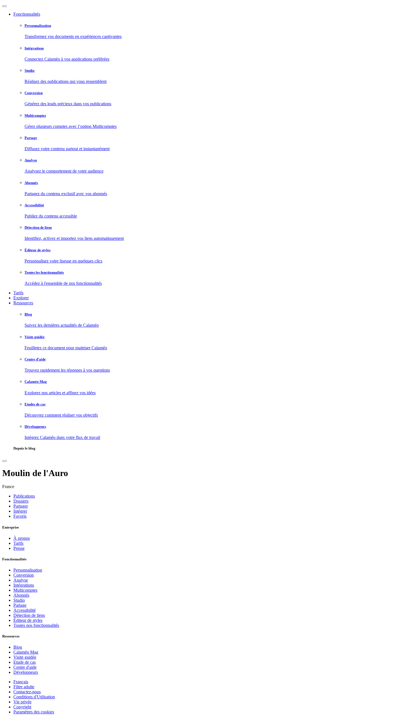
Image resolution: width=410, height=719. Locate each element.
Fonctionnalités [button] (26, 14)
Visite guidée (24, 657)
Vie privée (22, 701)
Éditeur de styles (27, 620)
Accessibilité (24, 610)
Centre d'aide (25, 667)
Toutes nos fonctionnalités (36, 625)
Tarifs (18, 292)
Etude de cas (24, 662)
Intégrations (23, 585)
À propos (21, 538)
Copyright (22, 706)
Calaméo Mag (25, 652)
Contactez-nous (27, 691)
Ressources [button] (23, 302)
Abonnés (21, 595)
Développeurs (25, 672)
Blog (17, 647)
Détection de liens (29, 615)
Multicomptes (25, 590)
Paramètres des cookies (33, 712)
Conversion (23, 575)
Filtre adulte (23, 686)
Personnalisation (27, 570)
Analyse (20, 580)
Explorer (21, 297)
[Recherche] (4, 461)
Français (20, 681)
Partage (19, 605)
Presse (19, 548)
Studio (19, 600)
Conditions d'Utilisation (34, 696)
